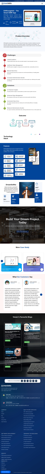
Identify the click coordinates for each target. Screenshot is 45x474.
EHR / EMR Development (28, 411)
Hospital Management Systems (29, 421)
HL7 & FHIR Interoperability (28, 413)
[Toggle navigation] (42, 3)
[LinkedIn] (25, 381)
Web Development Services (6, 437)
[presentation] (2, 261)
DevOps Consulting (4, 449)
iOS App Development (5, 441)
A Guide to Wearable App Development (11, 358)
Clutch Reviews (4, 421)
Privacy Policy (3, 419)
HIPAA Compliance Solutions (28, 429)
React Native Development (6, 445)
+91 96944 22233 (12, 397)
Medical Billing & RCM (27, 419)
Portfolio (2, 413)
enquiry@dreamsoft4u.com (34, 397)
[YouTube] (30, 381)
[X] (28, 381)
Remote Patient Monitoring (28, 417)
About (2, 411)
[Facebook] (22, 381)
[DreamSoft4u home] (9, 386)
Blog (2, 415)
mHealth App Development (28, 423)
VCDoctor (3, 463)
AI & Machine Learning (28, 435)
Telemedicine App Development (29, 415)
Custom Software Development (6, 435)
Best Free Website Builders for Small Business (12, 332)
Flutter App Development (5, 443)
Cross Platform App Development (29, 447)
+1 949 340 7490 (11, 405)
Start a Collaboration (22, 231)
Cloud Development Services (29, 443)
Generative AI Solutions (28, 439)
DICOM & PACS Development (29, 425)
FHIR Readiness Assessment (6, 455)
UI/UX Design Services (5, 447)
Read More (8, 340)
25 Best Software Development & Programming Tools (32, 333)
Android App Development (5, 439)
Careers (2, 417)
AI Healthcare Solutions (28, 427)
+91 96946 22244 (22, 397)
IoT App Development (27, 441)
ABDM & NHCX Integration (6, 457)
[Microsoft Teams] (33, 381)
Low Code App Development (28, 445)
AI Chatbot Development (28, 437)
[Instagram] (36, 381)
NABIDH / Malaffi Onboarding (6, 459)
